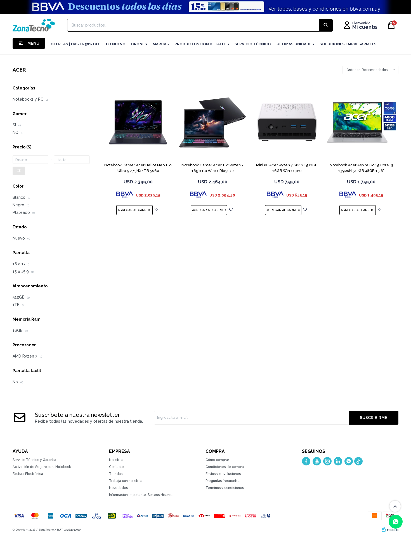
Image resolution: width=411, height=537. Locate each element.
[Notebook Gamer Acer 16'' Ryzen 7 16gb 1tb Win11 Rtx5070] (212, 122)
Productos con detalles (201, 44)
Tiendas (115, 474)
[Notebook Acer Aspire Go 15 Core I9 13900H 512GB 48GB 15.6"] (361, 122)
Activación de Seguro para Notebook (42, 467)
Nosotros (116, 460)
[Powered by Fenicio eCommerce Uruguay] (390, 530)
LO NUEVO (116, 44)
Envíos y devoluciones (223, 474)
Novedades (118, 488)
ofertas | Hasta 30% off (75, 44)
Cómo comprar (217, 460)
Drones (139, 44)
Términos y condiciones (225, 488)
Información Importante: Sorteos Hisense (141, 495)
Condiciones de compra (225, 467)
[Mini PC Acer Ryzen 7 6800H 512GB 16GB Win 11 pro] (287, 122)
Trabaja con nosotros (125, 481)
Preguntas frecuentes (223, 481)
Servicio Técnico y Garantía (34, 460)
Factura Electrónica (28, 474)
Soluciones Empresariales (348, 44)
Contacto (116, 467)
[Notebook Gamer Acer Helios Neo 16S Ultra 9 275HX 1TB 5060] (138, 122)
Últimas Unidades (295, 44)
